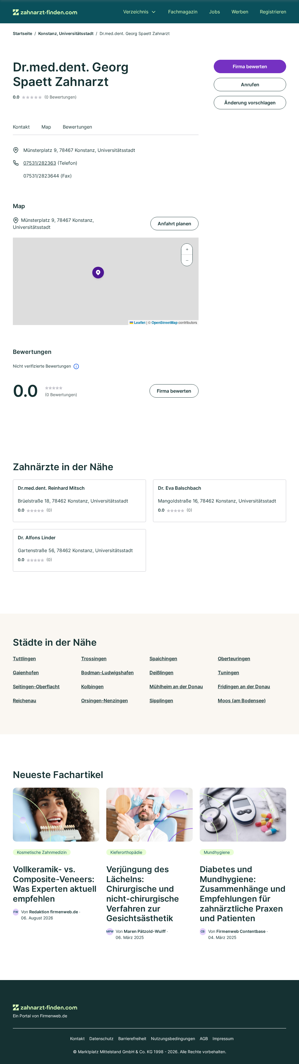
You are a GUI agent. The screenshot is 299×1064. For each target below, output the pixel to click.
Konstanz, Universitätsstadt (65, 33)
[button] (98, 273)
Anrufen (250, 84)
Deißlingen (161, 672)
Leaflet (139, 322)
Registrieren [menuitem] (273, 12)
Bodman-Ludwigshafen (107, 672)
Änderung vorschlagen (250, 103)
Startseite (22, 33)
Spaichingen (163, 658)
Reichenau (24, 700)
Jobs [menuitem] (214, 12)
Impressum (223, 1038)
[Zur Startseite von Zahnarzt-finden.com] (45, 11)
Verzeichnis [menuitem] (135, 12)
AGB (204, 1038)
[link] (79, 501)
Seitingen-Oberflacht (36, 686)
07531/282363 (39, 163)
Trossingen (94, 658)
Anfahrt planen (174, 224)
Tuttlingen (24, 658)
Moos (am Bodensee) (242, 700)
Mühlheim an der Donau (176, 686)
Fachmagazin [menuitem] (182, 12)
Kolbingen (92, 686)
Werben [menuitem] (240, 12)
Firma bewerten (174, 391)
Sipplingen (161, 700)
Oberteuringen (234, 658)
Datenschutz (101, 1038)
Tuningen (228, 672)
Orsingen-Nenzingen (104, 700)
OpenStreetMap (165, 322)
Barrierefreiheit (132, 1038)
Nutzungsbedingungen (173, 1038)
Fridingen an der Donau (244, 686)
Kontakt (77, 1038)
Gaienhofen (26, 672)
